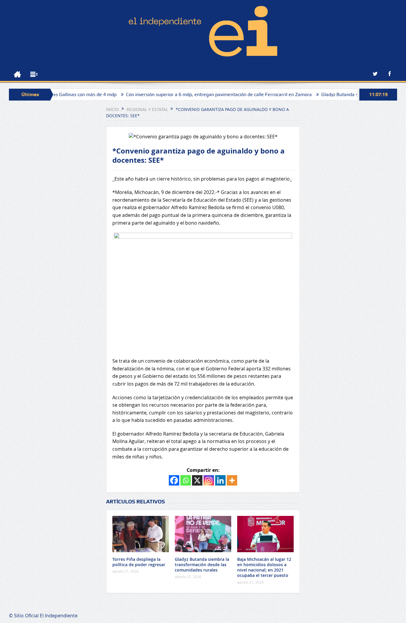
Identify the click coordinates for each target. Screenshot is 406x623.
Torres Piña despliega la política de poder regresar (138, 561)
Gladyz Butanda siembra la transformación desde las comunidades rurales (202, 564)
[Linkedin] (220, 480)
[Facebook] (174, 480)
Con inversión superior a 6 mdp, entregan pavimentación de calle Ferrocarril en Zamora (204, 94)
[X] (197, 480)
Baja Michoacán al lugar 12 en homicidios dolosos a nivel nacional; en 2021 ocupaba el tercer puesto (264, 567)
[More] (232, 480)
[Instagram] (209, 480)
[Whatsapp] (185, 480)
